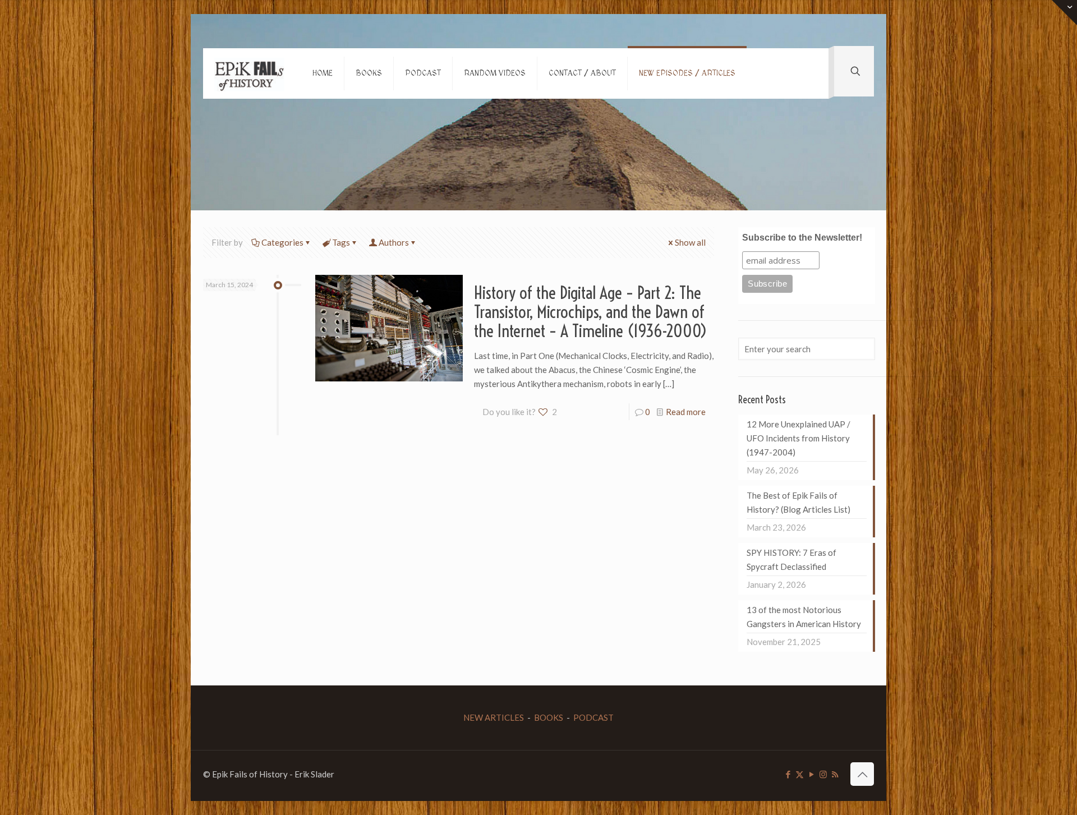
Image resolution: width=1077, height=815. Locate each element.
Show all (690, 242)
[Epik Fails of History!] (249, 73)
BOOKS (548, 717)
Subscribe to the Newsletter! (802, 237)
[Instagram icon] (823, 774)
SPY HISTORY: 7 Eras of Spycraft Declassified (791, 559)
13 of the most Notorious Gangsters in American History (804, 617)
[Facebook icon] (788, 774)
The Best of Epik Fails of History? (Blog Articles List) (798, 502)
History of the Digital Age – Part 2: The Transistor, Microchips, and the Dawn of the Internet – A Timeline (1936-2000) (590, 312)
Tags (341, 242)
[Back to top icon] (862, 774)
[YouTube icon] (811, 774)
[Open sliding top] (1064, 12)
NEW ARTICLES (493, 717)
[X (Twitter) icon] (799, 774)
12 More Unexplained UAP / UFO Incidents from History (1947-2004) (798, 438)
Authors (394, 242)
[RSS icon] (835, 774)
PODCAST (593, 717)
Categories (282, 242)
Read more (686, 412)
